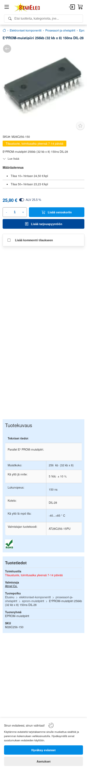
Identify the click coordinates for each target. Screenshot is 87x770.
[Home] (27, 7)
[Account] (72, 7)
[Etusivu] (4, 30)
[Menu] (6, 7)
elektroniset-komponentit (35, 597)
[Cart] (80, 7)
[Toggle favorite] (80, 126)
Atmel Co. (11, 586)
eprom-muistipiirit (33, 601)
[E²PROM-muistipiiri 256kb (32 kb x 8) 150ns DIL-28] (43, 85)
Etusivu (9, 597)
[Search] (43, 19)
